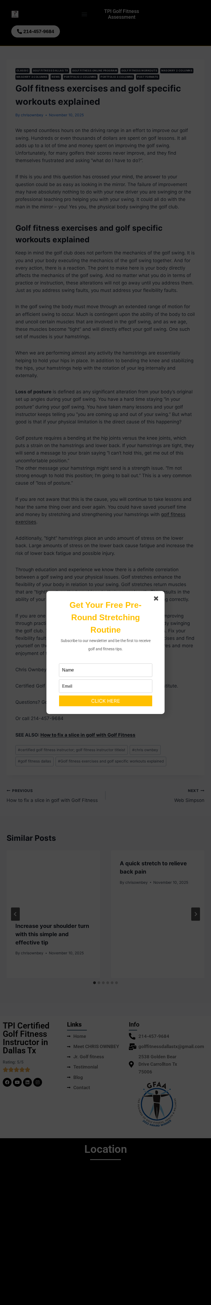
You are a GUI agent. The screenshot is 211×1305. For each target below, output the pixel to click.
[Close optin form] (157, 599)
